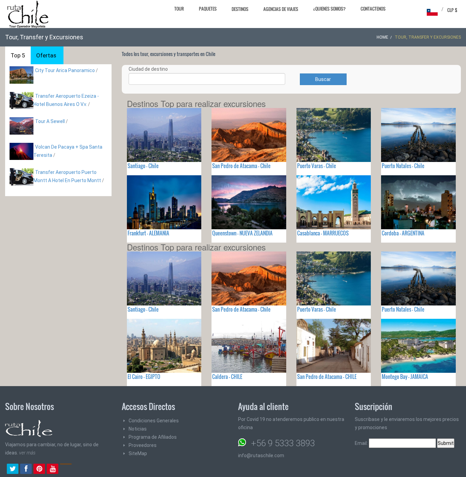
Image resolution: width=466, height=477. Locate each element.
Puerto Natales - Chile (403, 165)
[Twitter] (12, 469)
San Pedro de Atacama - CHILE (326, 376)
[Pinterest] (39, 469)
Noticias (138, 429)
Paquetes (208, 8)
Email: (362, 443)
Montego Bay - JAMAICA (405, 376)
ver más (27, 452)
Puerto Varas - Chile (316, 165)
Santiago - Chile (143, 165)
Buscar (323, 79)
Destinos (240, 8)
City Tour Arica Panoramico (65, 70)
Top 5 (18, 55)
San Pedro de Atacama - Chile (241, 165)
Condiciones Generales (154, 420)
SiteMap (138, 453)
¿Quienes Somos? (329, 8)
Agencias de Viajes (280, 8)
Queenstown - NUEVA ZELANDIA (242, 233)
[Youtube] (52, 469)
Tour (179, 8)
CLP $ (452, 9)
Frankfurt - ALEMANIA (148, 233)
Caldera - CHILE (227, 376)
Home (382, 37)
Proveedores (143, 445)
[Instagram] (66, 469)
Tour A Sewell (50, 121)
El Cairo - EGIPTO (144, 376)
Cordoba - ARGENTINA (403, 233)
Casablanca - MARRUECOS (323, 233)
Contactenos (373, 8)
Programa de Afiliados (153, 437)
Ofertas (46, 55)
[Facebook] (26, 469)
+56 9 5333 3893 (283, 443)
